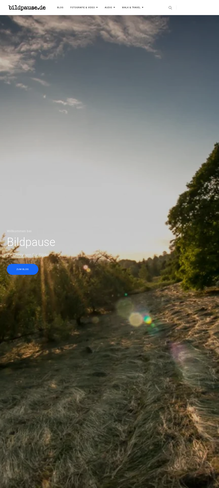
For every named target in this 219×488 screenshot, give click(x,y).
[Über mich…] (173, 19)
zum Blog (22, 269)
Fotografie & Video (82, 7)
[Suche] (170, 7)
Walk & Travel (131, 7)
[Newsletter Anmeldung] (182, 19)
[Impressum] (200, 19)
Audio (108, 7)
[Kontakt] (191, 19)
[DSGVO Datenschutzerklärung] (209, 19)
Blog (60, 7)
